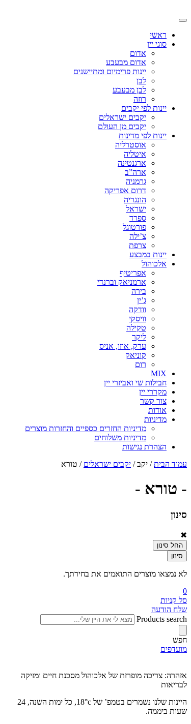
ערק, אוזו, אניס (122, 346)
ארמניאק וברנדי (121, 282)
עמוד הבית (170, 464)
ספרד (137, 218)
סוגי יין (157, 44)
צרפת (137, 245)
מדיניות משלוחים (120, 437)
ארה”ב (135, 172)
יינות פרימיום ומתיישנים (109, 71)
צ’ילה (137, 236)
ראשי (158, 35)
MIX (159, 373)
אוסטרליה (130, 144)
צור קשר (153, 401)
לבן (141, 80)
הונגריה (135, 199)
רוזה (139, 99)
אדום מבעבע (126, 62)
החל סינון (170, 545)
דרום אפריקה (125, 190)
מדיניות (155, 419)
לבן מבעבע (129, 89)
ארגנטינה (132, 163)
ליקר (139, 337)
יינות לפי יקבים (144, 108)
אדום (138, 53)
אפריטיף (133, 272)
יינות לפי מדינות (143, 135)
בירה (138, 291)
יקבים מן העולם (122, 126)
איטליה (135, 153)
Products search (162, 619)
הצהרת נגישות (144, 446)
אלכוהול (154, 263)
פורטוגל (134, 227)
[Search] (183, 630)
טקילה (136, 327)
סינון (177, 556)
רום (140, 364)
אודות (157, 410)
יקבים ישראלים (122, 117)
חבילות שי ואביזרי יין (135, 382)
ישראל (136, 208)
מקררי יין (153, 391)
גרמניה (136, 181)
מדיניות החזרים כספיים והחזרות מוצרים (85, 428)
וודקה (137, 309)
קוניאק (135, 355)
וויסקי (137, 318)
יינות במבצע (148, 254)
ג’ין (141, 300)
